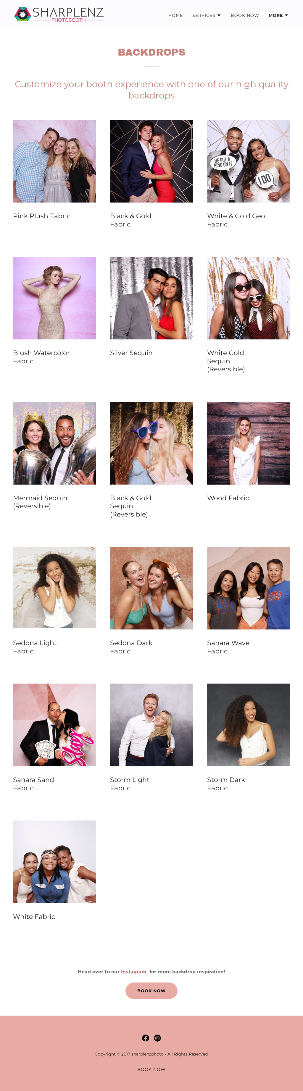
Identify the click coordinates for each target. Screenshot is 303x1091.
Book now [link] (245, 15)
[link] (59, 14)
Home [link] (175, 15)
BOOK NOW (151, 990)
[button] (206, 15)
